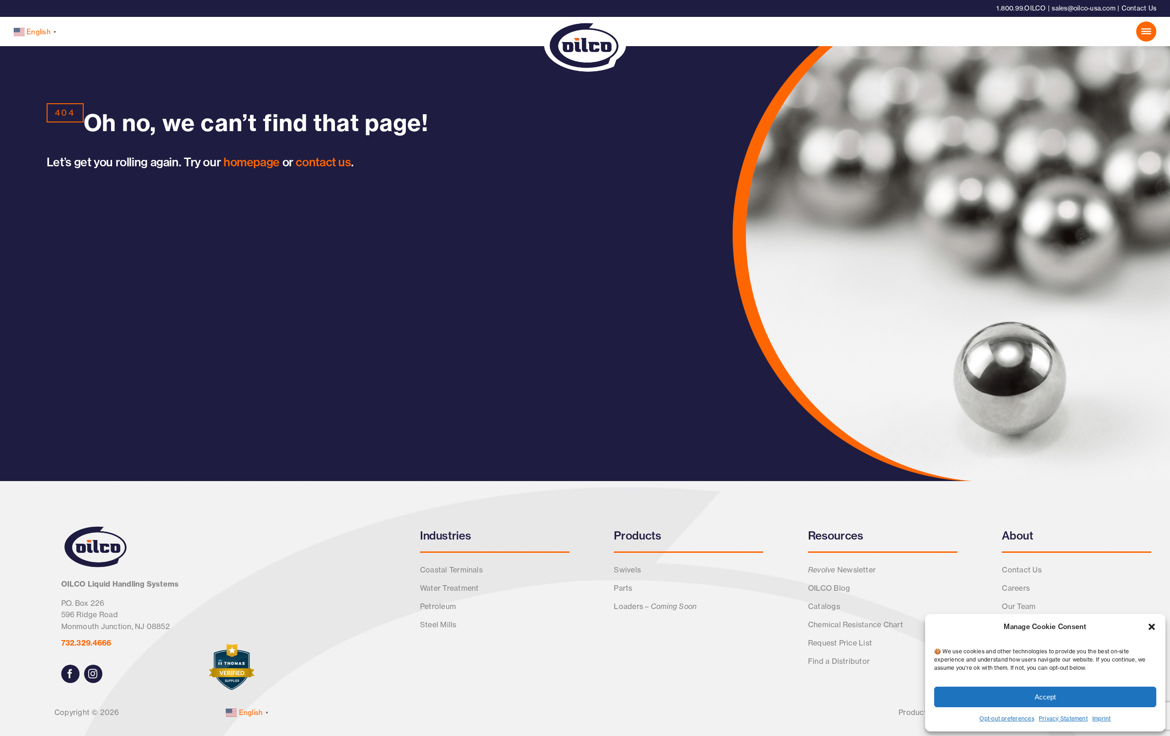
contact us (323, 162)
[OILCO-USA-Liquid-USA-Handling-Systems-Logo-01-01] (585, 19)
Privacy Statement (1063, 718)
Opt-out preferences (1006, 718)
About (1017, 535)
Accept (1045, 697)
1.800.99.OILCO (1021, 8)
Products (637, 535)
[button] (1151, 626)
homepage (251, 162)
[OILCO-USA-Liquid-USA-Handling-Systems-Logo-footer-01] (95, 528)
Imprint (1101, 718)
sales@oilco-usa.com (1084, 8)
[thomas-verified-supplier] (232, 647)
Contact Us (1139, 8)
